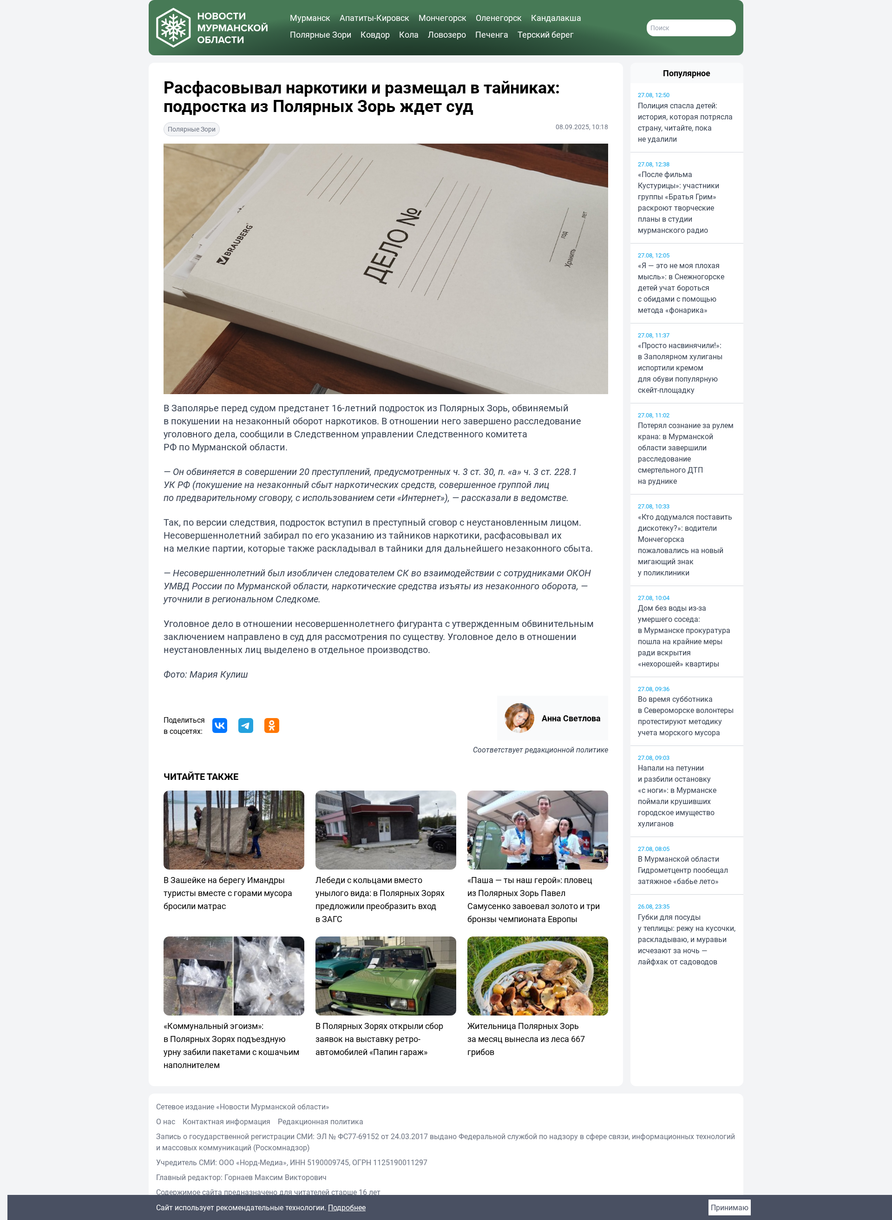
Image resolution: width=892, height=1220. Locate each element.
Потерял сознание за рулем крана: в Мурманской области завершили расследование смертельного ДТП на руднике (686, 453)
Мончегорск (442, 17)
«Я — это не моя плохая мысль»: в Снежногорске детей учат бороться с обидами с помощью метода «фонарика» (681, 287)
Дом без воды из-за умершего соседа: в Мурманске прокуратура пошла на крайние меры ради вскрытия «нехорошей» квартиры (684, 636)
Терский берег (546, 34)
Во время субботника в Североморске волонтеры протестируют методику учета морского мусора (686, 716)
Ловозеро (447, 34)
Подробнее (347, 1207)
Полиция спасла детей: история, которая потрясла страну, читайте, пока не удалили (685, 122)
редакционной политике (566, 750)
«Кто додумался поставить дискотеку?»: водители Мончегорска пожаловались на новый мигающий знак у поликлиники (685, 545)
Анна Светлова (571, 718)
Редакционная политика (320, 1121)
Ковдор (375, 34)
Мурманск (310, 17)
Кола (409, 34)
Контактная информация (226, 1121)
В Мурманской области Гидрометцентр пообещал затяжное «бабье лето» (683, 870)
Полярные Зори (320, 34)
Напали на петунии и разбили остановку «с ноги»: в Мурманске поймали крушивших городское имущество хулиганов (677, 796)
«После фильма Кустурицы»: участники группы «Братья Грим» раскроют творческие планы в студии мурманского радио (678, 202)
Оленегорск (499, 17)
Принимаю (729, 1207)
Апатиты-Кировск (374, 17)
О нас (165, 1121)
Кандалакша (556, 17)
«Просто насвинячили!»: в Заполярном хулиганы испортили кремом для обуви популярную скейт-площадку (680, 367)
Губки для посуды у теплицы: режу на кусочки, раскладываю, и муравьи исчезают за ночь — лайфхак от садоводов (686, 939)
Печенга (491, 34)
